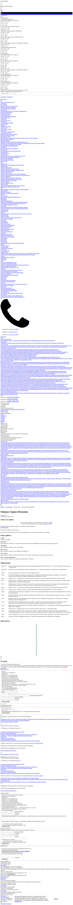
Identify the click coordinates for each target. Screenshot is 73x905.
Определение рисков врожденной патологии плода (13, 203)
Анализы (39, 393)
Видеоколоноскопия (5, 113)
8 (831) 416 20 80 (13, 397)
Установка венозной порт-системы (9, 271)
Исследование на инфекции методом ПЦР (11, 144)
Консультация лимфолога (7, 158)
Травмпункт (3, 258)
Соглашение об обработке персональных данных (12, 732)
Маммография (4, 190)
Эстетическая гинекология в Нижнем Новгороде (12, 297)
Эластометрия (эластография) (8, 289)
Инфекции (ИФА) (5, 140)
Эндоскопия (3, 294)
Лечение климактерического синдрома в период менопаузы (15, 175)
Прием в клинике (5, 393)
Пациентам (26, 343)
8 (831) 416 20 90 (13, 401)
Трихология (3, 259)
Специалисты (9, 507)
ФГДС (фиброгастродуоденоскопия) (9, 275)
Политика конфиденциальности (8, 733)
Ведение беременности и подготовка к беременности (14, 111)
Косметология (4, 161)
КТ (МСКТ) (3, 147)
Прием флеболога (5, 230)
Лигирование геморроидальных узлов (10, 186)
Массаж (2, 194)
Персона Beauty (4, 215)
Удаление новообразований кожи (9, 263)
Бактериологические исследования (9, 106)
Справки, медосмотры (63, 393)
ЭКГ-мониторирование (6, 288)
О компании (33, 340)
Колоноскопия (4, 152)
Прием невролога (5, 227)
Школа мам (3, 286)
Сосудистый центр (5, 250)
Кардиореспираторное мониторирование (11, 151)
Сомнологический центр (7, 248)
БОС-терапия (4, 104)
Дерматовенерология (6, 126)
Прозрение (3, 233)
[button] (36, 657)
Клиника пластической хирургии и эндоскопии (12, 720)
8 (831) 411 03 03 (12, 399)
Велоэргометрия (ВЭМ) (6, 112)
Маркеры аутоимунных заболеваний (9, 193)
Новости (39, 340)
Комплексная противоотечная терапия (10, 157)
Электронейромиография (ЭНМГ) (9, 290)
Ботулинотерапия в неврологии (8, 108)
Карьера (40, 343)
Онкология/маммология (6, 201)
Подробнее (3, 903)
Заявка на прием (5, 701)
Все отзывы (3, 668)
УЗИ (2, 261)
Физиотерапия (4, 276)
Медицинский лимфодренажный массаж (10, 197)
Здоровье (43, 340)
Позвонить (8, 903)
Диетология (3, 130)
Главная (2, 507)
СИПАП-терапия (5, 245)
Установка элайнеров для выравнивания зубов (12, 272)
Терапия (3, 256)
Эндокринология (5, 291)
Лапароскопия (4, 166)
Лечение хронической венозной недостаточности (13, 185)
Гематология (4, 119)
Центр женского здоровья (7, 285)
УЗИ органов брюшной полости (8, 262)
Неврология (3, 198)
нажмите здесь (18, 901)
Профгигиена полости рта (7, 235)
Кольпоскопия (4, 154)
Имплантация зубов (5, 136)
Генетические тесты (5, 120)
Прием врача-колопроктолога (8, 225)
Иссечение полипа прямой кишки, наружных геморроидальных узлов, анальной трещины (23, 143)
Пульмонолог (4, 239)
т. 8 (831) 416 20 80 (13, 329)
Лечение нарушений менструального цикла (11, 179)
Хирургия (3, 282)
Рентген (2, 244)
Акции (28, 340)
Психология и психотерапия (7, 236)
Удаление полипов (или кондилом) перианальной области (15, 265)
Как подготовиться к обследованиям (9, 148)
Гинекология (4, 121)
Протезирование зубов (6, 234)
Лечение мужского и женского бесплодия (11, 177)
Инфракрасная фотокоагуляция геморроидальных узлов (14, 142)
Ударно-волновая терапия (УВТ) (8, 266)
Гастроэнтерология (5, 117)
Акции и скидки (11, 719)
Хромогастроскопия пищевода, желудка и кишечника (14, 284)
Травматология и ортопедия (7, 257)
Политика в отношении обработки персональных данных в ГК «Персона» (19, 734)
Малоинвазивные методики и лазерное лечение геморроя (15, 189)
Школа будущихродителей (11, 394)
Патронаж (11, 393)
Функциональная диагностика (8, 280)
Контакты (52, 340)
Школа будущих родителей (11, 503)
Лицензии (9, 343)
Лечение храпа (4, 184)
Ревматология (4, 242)
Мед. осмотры (4, 195)
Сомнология (4, 249)
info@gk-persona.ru (5, 721)
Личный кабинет (5, 340)
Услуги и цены (12, 340)
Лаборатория (4, 163)
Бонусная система (46, 343)
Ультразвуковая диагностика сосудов (9, 267)
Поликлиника (4, 221)
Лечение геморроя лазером (7, 171)
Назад (2, 339)
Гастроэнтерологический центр (8, 116)
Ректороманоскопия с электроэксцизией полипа (12, 243)
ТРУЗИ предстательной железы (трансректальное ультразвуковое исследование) (20, 253)
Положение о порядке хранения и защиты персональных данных (16, 735)
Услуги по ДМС (33, 343)
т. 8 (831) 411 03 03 (12, 332)
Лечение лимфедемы (6, 176)
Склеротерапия (4, 247)
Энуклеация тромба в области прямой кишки (12, 295)
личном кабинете (25, 851)
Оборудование (15, 343)
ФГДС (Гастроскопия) (6, 274)
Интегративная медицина (7, 139)
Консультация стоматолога (7, 160)
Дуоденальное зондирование (8, 131)
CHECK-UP (3, 99)
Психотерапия (4, 238)
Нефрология (4, 199)
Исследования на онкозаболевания (9, 145)
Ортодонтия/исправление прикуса (9, 204)
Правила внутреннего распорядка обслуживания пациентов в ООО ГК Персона (20, 740)
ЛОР (2, 162)
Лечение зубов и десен (6, 172)
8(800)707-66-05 (4, 527)
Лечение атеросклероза (6, 167)
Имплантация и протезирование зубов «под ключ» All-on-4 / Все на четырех (19, 138)
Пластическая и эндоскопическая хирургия (11, 217)
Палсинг (3, 212)
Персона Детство (5, 216)
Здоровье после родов (6, 133)
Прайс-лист (3, 737)
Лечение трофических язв (7, 183)
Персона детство (5, 500)
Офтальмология (4, 211)
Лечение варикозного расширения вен (10, 169)
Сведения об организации (57, 343)
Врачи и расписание (21, 340)
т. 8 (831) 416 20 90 (13, 334)
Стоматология (4, 252)
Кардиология (4, 149)
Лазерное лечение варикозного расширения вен (12, 165)
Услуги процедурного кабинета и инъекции (11, 270)
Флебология (3, 277)
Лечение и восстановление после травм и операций (13, 174)
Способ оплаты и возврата (7, 738)
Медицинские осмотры (33, 779)
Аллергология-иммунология (7, 102)
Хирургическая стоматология (8, 281)
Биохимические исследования (8, 107)
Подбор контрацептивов (6, 218)
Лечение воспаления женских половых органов (12, 170)
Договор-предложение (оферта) (8, 739)
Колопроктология (5, 153)
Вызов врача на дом (5, 115)
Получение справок (5, 224)
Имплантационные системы (7, 135)
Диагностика (4, 128)
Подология (3, 220)
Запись (2, 422)
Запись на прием (5, 409)
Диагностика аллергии (6, 129)
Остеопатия (3, 206)
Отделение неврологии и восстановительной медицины (14, 208)
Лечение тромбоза (5, 181)
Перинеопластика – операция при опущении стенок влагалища (16, 213)
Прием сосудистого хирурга (7, 229)
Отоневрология (4, 209)
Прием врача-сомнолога (6, 226)
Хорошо (56, 899)
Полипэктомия (4, 222)
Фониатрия (3, 279)
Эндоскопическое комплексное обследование (12, 293)
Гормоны (3, 125)
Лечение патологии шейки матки (9, 180)
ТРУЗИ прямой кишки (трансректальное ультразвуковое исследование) (18, 254)
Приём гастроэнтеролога (7, 231)
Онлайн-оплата (7, 339)
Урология (3, 268)
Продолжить (4, 865)
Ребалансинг (4, 240)
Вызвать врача (12, 409)
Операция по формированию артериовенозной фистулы (14, 202)
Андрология (4, 103)
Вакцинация (4, 110)
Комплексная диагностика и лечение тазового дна (13, 156)
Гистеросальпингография (7, 122)
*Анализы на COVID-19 (6, 96)
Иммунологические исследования (9, 134)
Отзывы (48, 340)
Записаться (3, 336)
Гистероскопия (4, 124)
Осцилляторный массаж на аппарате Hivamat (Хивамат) (14, 207)
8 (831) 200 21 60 (5, 876)
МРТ (2, 188)
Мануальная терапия (6, 192)
